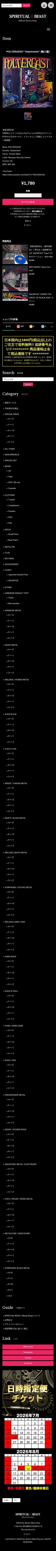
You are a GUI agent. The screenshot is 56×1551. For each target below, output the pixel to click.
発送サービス (10, 403)
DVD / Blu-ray (14, 482)
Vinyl (10, 476)
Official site (28, 1347)
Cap (10, 523)
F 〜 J (10, 425)
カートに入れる (28, 202)
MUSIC (8, 466)
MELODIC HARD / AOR (15, 922)
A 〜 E (11, 419)
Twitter (28, 1358)
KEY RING (9, 558)
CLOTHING (10, 495)
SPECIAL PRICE (12, 414)
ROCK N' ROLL (11, 991)
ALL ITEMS (10, 449)
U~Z (10, 1296)
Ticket (10, 598)
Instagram (28, 1352)
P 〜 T (11, 436)
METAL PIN (10, 547)
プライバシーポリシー (14, 1324)
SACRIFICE (13, 580)
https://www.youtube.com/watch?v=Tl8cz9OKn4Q (23, 175)
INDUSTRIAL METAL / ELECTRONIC (21, 1164)
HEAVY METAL (11, 645)
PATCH (8, 530)
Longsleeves (13, 505)
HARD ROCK (10, 956)
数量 (28, 191)
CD (9, 471)
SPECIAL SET (11, 460)
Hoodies (11, 511)
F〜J (10, 1278)
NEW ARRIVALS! (12, 454)
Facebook (28, 1363)
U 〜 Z (11, 442)
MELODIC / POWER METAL (17, 680)
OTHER (8, 587)
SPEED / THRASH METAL (16, 783)
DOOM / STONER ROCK (15, 1129)
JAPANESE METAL (13, 610)
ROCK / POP (10, 1060)
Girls (10, 517)
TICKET (8, 570)
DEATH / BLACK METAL (15, 818)
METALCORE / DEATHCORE (17, 1233)
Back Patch (13, 540)
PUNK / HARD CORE (14, 1026)
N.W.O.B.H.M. (11, 714)
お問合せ (8, 1320)
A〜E (10, 1238)
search (26, 5)
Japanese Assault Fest (18, 574)
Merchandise (13, 603)
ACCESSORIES (11, 564)
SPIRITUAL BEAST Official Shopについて (22, 1316)
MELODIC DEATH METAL (16, 852)
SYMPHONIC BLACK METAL (17, 1268)
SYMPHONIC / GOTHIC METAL (18, 887)
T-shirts (11, 500)
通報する (28, 221)
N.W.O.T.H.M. (11, 749)
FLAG (7, 553)
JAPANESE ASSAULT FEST (17, 593)
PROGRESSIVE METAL (15, 1095)
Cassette (12, 488)
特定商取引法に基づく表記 (16, 1328)
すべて (8, 326)
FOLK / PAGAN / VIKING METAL (19, 1199)
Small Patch (13, 534)
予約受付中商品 (11, 408)
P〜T (10, 1290)
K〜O (10, 1284)
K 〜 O (11, 430)
